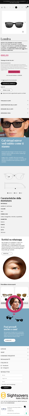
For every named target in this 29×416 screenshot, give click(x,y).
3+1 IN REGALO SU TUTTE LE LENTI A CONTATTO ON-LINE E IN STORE (14, 2)
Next (25, 22)
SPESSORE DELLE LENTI (7, 109)
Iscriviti (6, 387)
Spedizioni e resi (5, 113)
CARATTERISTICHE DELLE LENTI (9, 105)
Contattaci (5, 253)
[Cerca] (4, 7)
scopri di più (8, 340)
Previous (3, 22)
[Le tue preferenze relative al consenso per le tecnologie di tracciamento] (26, 413)
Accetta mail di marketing (8, 384)
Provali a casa (6, 90)
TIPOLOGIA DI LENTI (6, 100)
